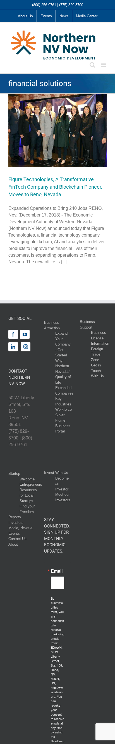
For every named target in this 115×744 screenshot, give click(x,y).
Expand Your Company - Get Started (63, 344)
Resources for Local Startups (28, 495)
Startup (14, 473)
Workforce (63, 409)
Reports (14, 517)
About (13, 544)
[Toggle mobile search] (92, 65)
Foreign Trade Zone (97, 354)
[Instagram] (25, 346)
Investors (15, 523)
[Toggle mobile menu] (104, 65)
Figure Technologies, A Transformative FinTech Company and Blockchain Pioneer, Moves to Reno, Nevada (55, 186)
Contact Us (17, 539)
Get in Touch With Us (97, 370)
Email (57, 571)
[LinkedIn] (13, 346)
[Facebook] (13, 334)
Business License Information (100, 338)
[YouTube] (25, 334)
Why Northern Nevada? (62, 366)
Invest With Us (56, 473)
